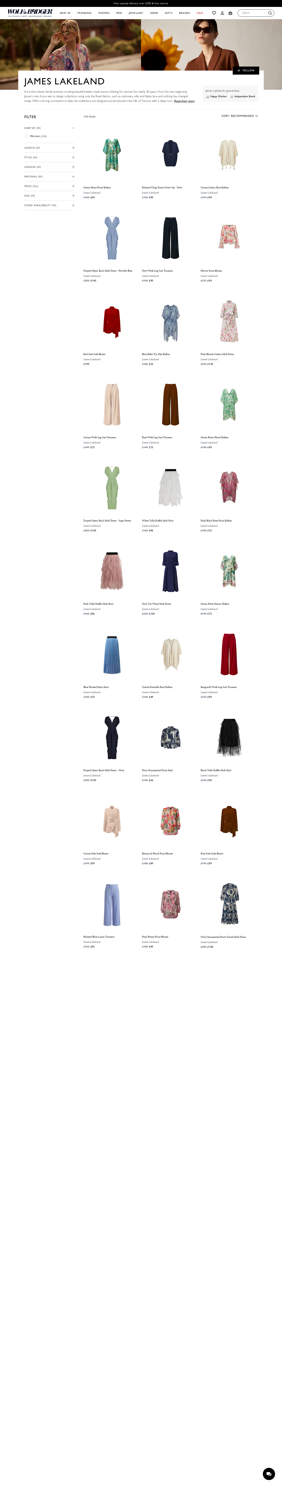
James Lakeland (91, 192)
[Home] (30, 13)
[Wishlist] (214, 13)
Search (246, 12)
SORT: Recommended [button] (238, 116)
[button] (222, 13)
